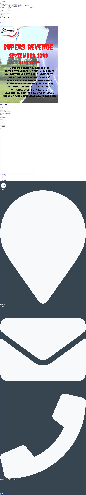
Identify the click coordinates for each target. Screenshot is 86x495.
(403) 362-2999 (12, 479)
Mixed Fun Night (3, 104)
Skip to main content (4, 1)
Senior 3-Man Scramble (5, 17)
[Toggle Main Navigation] (0, 3)
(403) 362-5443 (17, 479)
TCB (1, 114)
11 (2, 178)
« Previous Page (4, 174)
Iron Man (2, 22)
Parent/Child (2, 123)
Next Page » (4, 180)
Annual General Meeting (5, 13)
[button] (9, 4)
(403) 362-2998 (6, 479)
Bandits (1, 119)
